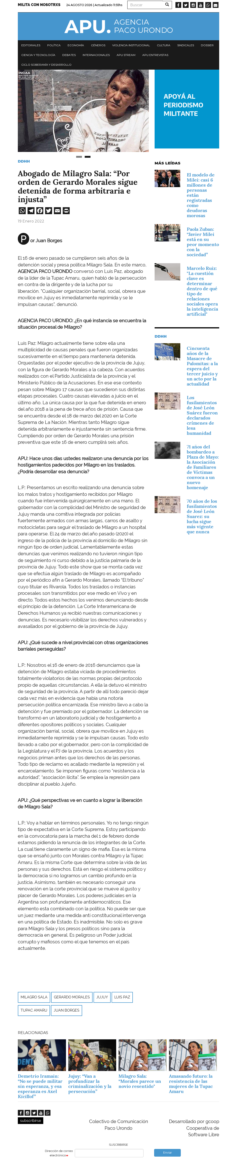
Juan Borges (66, 1010)
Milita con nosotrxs (39, 5)
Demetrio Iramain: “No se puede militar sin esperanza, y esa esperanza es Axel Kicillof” (40, 1086)
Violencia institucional (131, 45)
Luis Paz (122, 997)
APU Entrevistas (155, 55)
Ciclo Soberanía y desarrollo (46, 64)
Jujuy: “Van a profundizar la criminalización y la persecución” (89, 1083)
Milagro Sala (34, 997)
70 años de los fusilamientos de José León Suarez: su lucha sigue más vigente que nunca (202, 516)
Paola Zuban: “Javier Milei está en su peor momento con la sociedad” (203, 242)
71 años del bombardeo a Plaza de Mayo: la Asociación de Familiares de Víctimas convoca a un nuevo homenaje (203, 467)
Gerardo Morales (72, 997)
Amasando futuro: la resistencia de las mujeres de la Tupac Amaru (191, 1083)
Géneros (98, 45)
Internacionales (96, 55)
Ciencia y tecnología (38, 55)
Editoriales (30, 45)
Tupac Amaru (34, 1010)
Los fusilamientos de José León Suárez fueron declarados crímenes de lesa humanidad (202, 415)
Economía (76, 45)
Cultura (163, 45)
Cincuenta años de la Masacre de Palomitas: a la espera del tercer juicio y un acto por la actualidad (202, 366)
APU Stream (126, 55)
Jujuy (102, 997)
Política (54, 45)
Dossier (207, 45)
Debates (69, 55)
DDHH (24, 161)
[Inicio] (118, 26)
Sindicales (185, 45)
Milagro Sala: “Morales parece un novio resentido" (139, 1081)
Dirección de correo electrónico (59, 1153)
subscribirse (30, 1120)
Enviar (167, 1152)
